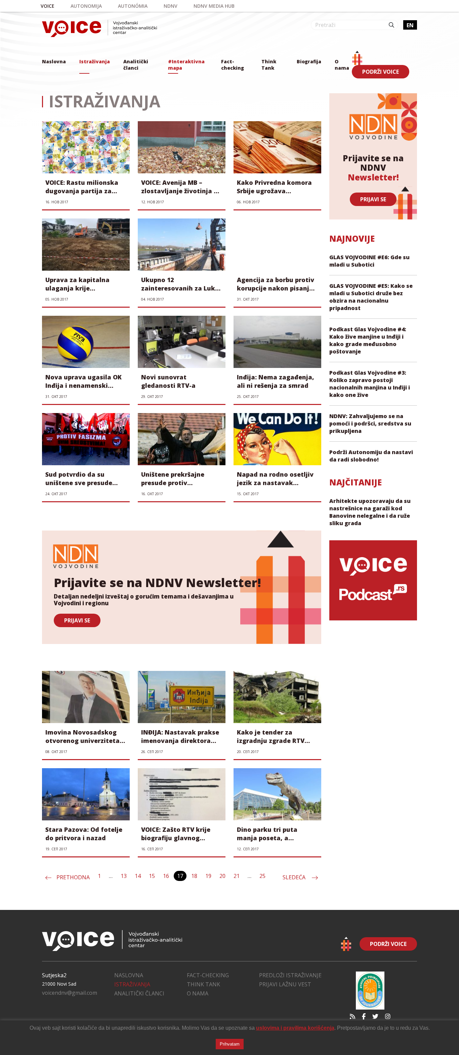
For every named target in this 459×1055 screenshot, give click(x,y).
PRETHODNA (73, 877)
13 (124, 876)
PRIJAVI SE (77, 620)
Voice (47, 6)
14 (138, 876)
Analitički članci (135, 64)
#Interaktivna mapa (186, 64)
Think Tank (268, 64)
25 (262, 876)
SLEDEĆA (295, 877)
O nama (342, 64)
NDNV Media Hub (214, 6)
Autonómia (133, 6)
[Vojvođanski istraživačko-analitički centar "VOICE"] (99, 28)
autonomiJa (86, 6)
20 (222, 876)
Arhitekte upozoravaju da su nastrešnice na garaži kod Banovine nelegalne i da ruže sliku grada (370, 512)
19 (208, 876)
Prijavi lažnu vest (285, 984)
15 (152, 876)
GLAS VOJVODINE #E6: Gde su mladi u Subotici (369, 260)
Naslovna (54, 61)
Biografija (309, 61)
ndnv (170, 6)
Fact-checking (232, 64)
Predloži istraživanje (290, 975)
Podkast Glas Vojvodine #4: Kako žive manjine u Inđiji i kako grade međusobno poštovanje (367, 340)
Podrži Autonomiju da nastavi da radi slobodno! (371, 455)
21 (237, 876)
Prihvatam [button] (230, 1044)
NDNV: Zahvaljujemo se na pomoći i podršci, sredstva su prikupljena (370, 423)
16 (166, 876)
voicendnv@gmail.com (69, 992)
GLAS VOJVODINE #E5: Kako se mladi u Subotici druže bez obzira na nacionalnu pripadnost (371, 297)
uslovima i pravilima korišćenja (295, 1028)
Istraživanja (94, 61)
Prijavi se (373, 199)
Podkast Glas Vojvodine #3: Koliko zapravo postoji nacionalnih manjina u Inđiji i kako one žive (369, 384)
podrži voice (380, 71)
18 (194, 876)
